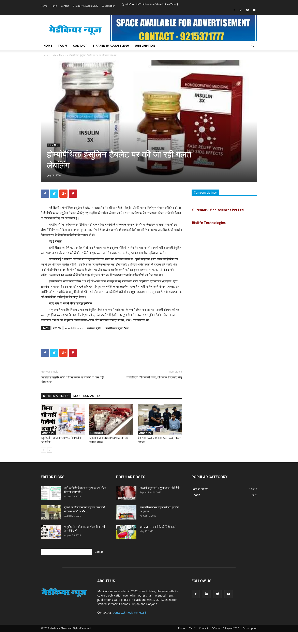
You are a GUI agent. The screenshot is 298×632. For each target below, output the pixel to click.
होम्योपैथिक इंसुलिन (94, 328)
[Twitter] (247, 10)
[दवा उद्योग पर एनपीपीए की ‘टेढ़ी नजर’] (126, 532)
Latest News (58, 55)
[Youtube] (254, 10)
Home (44, 5)
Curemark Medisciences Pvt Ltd (218, 204)
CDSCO (57, 328)
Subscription (108, 5)
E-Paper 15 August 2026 (85, 5)
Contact (65, 5)
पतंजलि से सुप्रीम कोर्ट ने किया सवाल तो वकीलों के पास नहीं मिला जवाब (72, 379)
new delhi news (74, 328)
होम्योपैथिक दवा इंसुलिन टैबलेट (117, 328)
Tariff (54, 5)
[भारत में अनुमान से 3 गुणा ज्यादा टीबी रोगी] (126, 493)
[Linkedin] (241, 10)
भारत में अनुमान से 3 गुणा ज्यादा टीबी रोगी (159, 488)
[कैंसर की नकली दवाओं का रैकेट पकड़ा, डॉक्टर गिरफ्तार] (160, 419)
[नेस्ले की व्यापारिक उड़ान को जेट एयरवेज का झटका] (126, 512)
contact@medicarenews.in (130, 612)
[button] (252, 46)
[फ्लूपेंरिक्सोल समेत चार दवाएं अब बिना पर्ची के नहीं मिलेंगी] (63, 419)
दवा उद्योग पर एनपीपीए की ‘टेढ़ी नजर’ (158, 526)
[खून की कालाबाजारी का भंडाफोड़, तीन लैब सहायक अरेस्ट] (111, 419)
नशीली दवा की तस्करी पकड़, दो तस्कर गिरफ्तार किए (154, 377)
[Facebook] (234, 10)
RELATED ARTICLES (56, 395)
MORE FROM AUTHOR (87, 395)
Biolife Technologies (209, 217)
